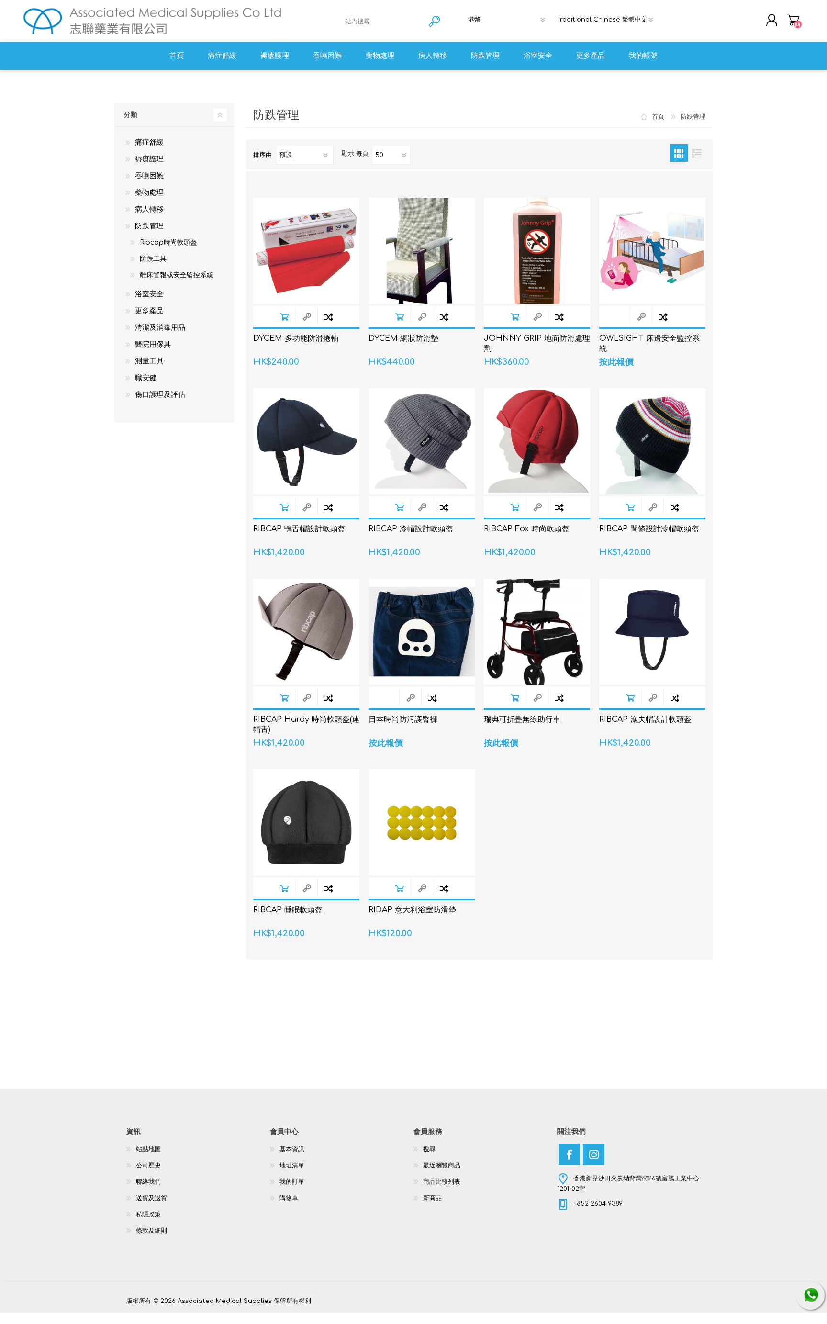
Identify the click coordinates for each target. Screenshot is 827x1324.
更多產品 (149, 311)
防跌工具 (153, 258)
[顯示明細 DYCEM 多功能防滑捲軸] (306, 251)
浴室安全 (149, 294)
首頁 (658, 116)
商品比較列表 (441, 1181)
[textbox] (382, 21)
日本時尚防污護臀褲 (403, 719)
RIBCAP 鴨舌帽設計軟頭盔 (299, 529)
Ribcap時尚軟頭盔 (168, 242)
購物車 (793, 20)
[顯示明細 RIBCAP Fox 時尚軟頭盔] (537, 441)
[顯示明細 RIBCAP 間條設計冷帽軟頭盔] (652, 441)
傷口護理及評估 (160, 395)
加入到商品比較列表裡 (328, 316)
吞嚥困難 (149, 176)
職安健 (145, 378)
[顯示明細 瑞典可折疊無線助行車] (537, 632)
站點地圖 (148, 1149)
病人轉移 (149, 209)
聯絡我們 (148, 1181)
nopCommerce (677, 1292)
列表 (696, 153)
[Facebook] (569, 1154)
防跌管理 (149, 226)
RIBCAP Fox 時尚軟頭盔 (527, 529)
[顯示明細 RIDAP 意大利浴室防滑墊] (422, 822)
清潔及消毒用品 (160, 328)
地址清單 (291, 1165)
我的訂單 (291, 1181)
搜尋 (429, 1149)
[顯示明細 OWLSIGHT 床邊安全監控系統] (652, 251)
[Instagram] (593, 1154)
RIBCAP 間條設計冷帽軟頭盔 (649, 529)
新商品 (432, 1198)
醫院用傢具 (153, 344)
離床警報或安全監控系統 (176, 275)
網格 (679, 153)
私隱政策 (148, 1214)
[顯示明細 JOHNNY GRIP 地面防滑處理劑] (537, 251)
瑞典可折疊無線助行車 (522, 719)
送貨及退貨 (151, 1198)
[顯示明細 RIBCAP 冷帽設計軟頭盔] (422, 441)
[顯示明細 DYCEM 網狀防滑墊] (422, 251)
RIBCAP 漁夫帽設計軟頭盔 (645, 719)
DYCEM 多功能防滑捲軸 (295, 338)
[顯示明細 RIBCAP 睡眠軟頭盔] (306, 822)
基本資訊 (291, 1149)
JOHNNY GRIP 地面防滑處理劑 (537, 343)
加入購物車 (284, 316)
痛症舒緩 (149, 142)
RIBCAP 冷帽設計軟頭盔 (411, 529)
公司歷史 (148, 1165)
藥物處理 (149, 193)
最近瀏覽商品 (441, 1165)
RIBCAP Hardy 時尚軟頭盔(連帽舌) (306, 724)
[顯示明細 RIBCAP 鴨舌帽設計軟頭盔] (306, 441)
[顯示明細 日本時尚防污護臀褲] (422, 632)
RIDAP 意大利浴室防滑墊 (412, 910)
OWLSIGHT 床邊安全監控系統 (649, 343)
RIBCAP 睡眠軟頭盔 (288, 910)
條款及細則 (151, 1230)
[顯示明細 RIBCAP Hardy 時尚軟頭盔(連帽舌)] (306, 632)
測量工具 (149, 361)
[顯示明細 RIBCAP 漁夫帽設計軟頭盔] (652, 632)
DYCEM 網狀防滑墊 (403, 338)
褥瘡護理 (149, 159)
